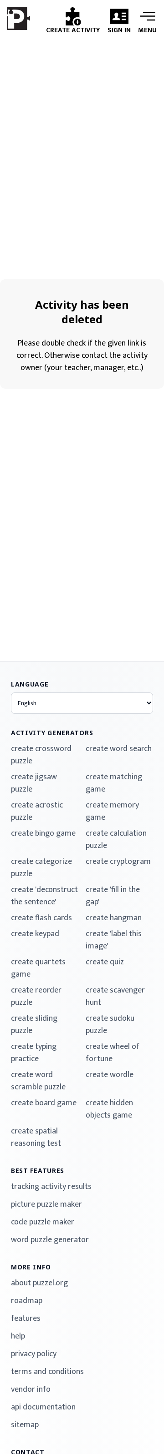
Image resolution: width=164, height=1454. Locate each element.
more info (31, 1267)
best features (37, 1170)
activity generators (52, 732)
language (30, 684)
